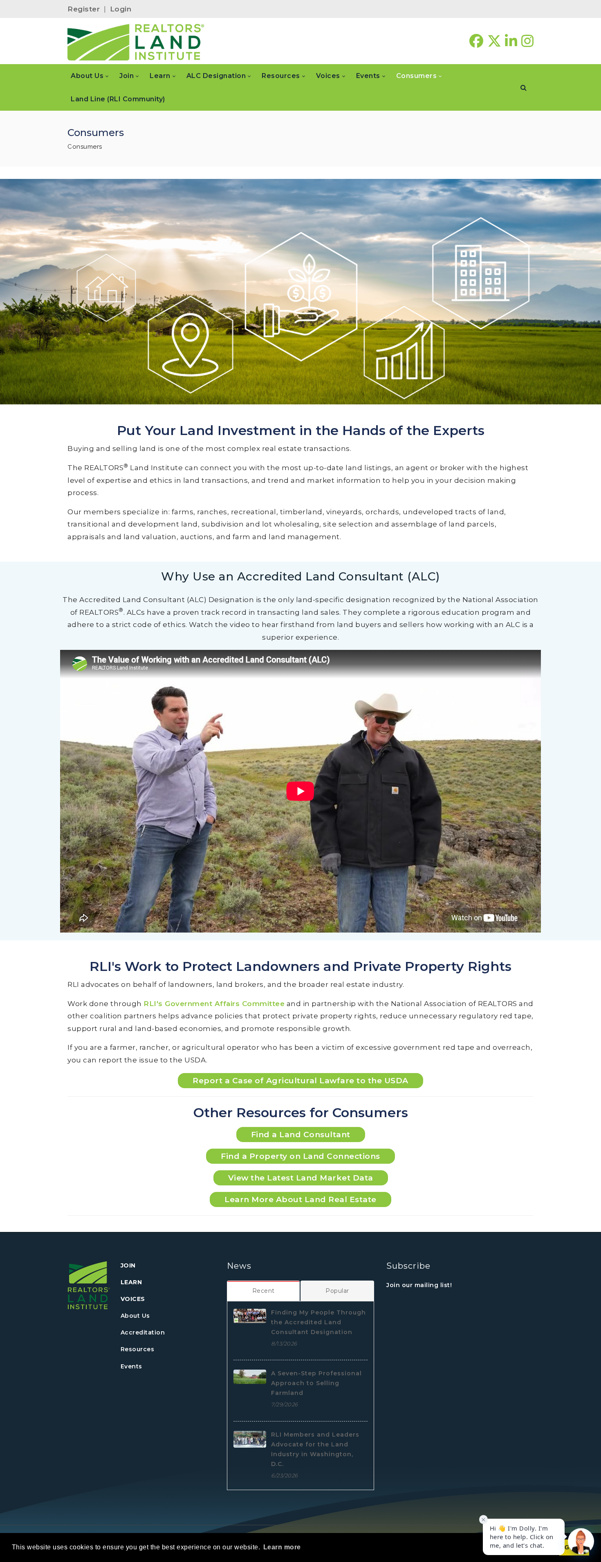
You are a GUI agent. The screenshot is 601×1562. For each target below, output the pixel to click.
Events (131, 1366)
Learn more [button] (282, 1547)
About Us (135, 1315)
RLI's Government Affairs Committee (214, 1004)
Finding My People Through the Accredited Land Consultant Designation (318, 1322)
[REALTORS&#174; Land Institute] (135, 41)
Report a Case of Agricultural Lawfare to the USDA (300, 1080)
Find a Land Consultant (300, 1134)
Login (121, 9)
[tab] (263, 1291)
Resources (138, 1349)
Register (83, 9)
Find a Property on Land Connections (300, 1156)
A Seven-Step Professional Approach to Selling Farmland (316, 1383)
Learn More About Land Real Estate (300, 1199)
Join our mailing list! (419, 1285)
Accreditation (143, 1332)
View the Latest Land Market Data (300, 1178)
